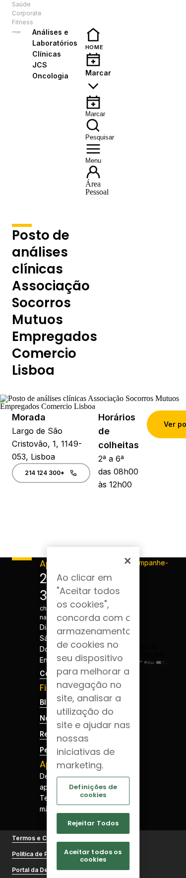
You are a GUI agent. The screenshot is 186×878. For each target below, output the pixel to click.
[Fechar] (127, 561)
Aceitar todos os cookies (93, 856)
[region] (93, 712)
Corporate (27, 13)
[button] (59, 13)
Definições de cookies (93, 791)
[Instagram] (147, 603)
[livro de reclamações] (147, 654)
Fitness (22, 22)
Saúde (21, 4)
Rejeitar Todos (93, 823)
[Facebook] (147, 587)
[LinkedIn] (147, 619)
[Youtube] (147, 635)
